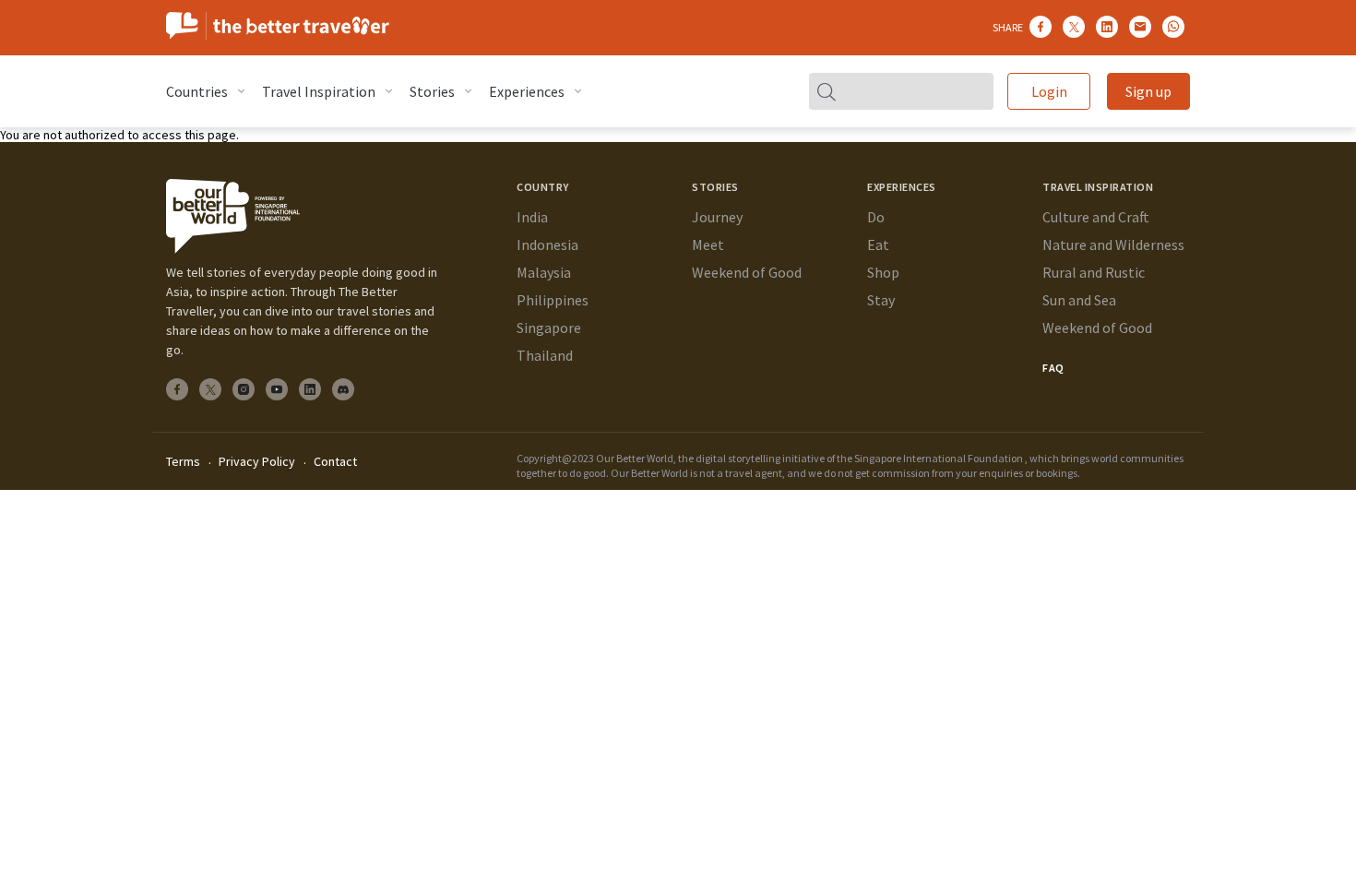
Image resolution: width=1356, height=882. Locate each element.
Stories (432, 91)
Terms (183, 461)
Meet (708, 244)
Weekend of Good (747, 272)
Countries (197, 91)
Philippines (553, 300)
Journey (717, 217)
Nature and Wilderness (1113, 244)
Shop (883, 272)
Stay (881, 300)
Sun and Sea (1079, 300)
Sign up (1148, 91)
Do (876, 217)
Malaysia (544, 272)
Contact (335, 461)
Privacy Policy (257, 461)
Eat (878, 244)
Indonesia (547, 244)
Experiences (527, 91)
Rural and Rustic (1093, 272)
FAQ (1053, 368)
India (532, 217)
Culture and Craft (1095, 217)
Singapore (549, 327)
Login (1049, 91)
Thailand (545, 355)
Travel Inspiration (318, 91)
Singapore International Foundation (938, 458)
